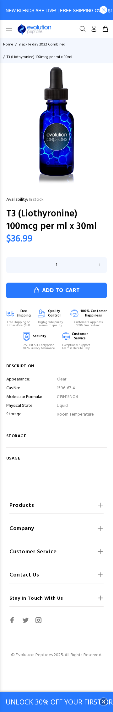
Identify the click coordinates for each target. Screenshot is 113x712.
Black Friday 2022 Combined (42, 44)
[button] (103, 10)
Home (8, 44)
